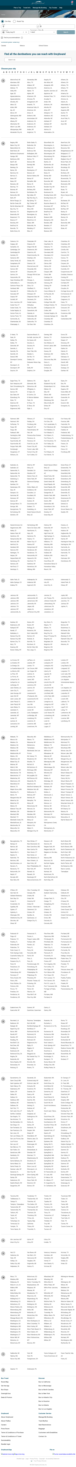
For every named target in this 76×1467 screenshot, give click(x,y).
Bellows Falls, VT (32, 156)
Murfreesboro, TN (67, 814)
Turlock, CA (64, 1210)
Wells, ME (30, 1310)
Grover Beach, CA (66, 509)
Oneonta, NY (31, 901)
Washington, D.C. (15, 1321)
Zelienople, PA (32, 1369)
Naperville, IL (14, 852)
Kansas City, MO (15, 639)
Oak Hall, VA (14, 893)
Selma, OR (30, 1125)
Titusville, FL (31, 1229)
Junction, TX (65, 601)
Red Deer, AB (14, 1045)
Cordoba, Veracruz (67, 274)
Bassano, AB (14, 184)
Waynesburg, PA (32, 1299)
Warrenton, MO (15, 1315)
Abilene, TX (14, 88)
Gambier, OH (14, 484)
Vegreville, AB (31, 1263)
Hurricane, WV (65, 558)
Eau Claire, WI (14, 395)
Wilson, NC (64, 1285)
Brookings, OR (65, 165)
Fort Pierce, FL (49, 438)
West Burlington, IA (33, 1321)
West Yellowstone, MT (33, 1339)
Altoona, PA (31, 99)
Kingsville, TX (65, 622)
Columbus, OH (65, 247)
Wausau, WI (31, 1290)
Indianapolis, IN (32, 579)
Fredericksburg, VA (67, 438)
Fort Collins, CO (32, 455)
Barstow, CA (14, 173)
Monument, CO (66, 745)
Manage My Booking (45, 1417)
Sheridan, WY (31, 1152)
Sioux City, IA (31, 1177)
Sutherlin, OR (65, 1169)
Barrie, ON (13, 170)
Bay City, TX (14, 209)
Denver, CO (47, 340)
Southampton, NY (49, 1119)
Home (3, 14)
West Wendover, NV (33, 1335)
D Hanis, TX (14, 334)
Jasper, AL (30, 609)
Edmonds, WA (31, 383)
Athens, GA (64, 80)
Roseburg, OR (65, 1029)
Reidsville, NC (14, 1059)
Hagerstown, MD (15, 528)
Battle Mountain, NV (16, 206)
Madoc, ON (14, 756)
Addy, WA (13, 91)
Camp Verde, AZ (15, 261)
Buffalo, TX (64, 206)
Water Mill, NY (14, 1337)
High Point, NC (48, 533)
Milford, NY (47, 750)
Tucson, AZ (47, 1229)
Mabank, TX (14, 737)
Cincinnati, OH (31, 299)
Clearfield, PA (48, 244)
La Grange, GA (14, 666)
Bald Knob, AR (14, 151)
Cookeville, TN (65, 266)
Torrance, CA (48, 1207)
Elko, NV (46, 392)
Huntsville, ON (65, 550)
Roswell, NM (65, 1037)
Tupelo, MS (64, 1207)
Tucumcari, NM (66, 1196)
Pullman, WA (65, 986)
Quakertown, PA (15, 1007)
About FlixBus (6, 1421)
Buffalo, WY (65, 209)
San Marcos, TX (15, 1147)
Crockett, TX (65, 310)
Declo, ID (30, 348)
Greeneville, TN (66, 468)
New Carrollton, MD (33, 847)
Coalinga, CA (48, 277)
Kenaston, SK (31, 630)
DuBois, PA (64, 354)
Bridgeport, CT (65, 153)
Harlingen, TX (14, 553)
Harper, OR (13, 555)
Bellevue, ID (31, 148)
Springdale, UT (48, 1147)
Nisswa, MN (48, 858)
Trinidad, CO (48, 1221)
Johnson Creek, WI (50, 601)
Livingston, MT (49, 704)
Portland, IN (48, 997)
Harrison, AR (14, 564)
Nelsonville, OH (15, 871)
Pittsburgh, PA (48, 939)
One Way (8, 21)
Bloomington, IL (49, 145)
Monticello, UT (49, 831)
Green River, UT (66, 465)
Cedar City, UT (15, 305)
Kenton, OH (31, 636)
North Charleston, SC (68, 849)
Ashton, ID (47, 129)
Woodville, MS (65, 1329)
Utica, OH (47, 1239)
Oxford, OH (64, 912)
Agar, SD (13, 93)
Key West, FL (48, 622)
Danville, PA (14, 351)
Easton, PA (13, 392)
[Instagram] (50, 1454)
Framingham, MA (66, 427)
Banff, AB (13, 162)
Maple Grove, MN (16, 789)
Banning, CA (14, 167)
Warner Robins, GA (16, 1307)
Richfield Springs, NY (34, 1026)
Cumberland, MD (66, 319)
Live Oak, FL (48, 699)
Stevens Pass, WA (67, 1114)
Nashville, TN (14, 858)
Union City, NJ (14, 1242)
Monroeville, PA (49, 811)
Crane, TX (64, 302)
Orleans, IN (47, 912)
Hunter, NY (64, 539)
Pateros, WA (14, 986)
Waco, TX (13, 1276)
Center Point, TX (15, 316)
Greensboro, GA (66, 476)
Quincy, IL (47, 1007)
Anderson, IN (31, 124)
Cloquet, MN (48, 272)
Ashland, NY (48, 124)
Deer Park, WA (32, 351)
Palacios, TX (14, 939)
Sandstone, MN (15, 1152)
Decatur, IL (30, 343)
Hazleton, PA (31, 536)
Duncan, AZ (64, 365)
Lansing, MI (14, 726)
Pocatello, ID (48, 956)
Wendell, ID (31, 1318)
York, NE (29, 1353)
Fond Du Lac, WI (32, 444)
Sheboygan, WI (32, 1144)
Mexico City (31, 825)
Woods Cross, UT (66, 1321)
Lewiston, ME (31, 724)
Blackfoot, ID (31, 220)
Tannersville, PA (15, 1210)
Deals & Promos (6, 1397)
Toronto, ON (48, 1204)
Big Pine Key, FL (32, 198)
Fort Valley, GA (49, 444)
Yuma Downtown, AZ (50, 1356)
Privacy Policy (34, 1458)
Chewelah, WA (31, 269)
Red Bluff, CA (14, 1043)
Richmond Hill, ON (33, 1031)
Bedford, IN (14, 225)
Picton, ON (30, 986)
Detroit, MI (47, 348)
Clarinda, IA (30, 313)
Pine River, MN (48, 933)
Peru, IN (29, 961)
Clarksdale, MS (32, 316)
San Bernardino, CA (16, 1122)
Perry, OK (30, 950)
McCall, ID (30, 764)
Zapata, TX (14, 1369)
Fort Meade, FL (49, 432)
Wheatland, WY (49, 1276)
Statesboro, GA (66, 1105)
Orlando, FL (47, 909)
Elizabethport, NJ (49, 386)
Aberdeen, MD (15, 82)
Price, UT (64, 967)
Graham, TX (31, 506)
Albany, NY (13, 121)
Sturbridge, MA (66, 1136)
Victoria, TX (64, 1252)
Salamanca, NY (15, 1089)
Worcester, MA (66, 1335)
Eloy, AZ (46, 408)
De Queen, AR (31, 340)
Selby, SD (30, 1111)
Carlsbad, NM (14, 288)
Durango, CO (65, 368)
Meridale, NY (31, 811)
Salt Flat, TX (14, 1108)
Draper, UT (64, 340)
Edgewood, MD (15, 408)
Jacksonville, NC (32, 598)
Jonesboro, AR (48, 609)
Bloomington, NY (49, 153)
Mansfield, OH (14, 784)
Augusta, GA (65, 107)
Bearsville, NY (14, 214)
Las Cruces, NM (32, 668)
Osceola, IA (47, 920)
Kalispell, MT (14, 628)
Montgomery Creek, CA (50, 824)
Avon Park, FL (65, 118)
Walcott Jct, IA (15, 1285)
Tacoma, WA (14, 1196)
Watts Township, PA (33, 1282)
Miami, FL (30, 828)
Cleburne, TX (48, 247)
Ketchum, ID (31, 644)
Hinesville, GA (48, 547)
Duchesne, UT (65, 359)
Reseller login (5, 1444)
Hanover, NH (14, 550)
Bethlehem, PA (32, 192)
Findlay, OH (30, 421)
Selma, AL (30, 1122)
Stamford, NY (65, 1094)
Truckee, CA (48, 1226)
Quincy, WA (47, 1010)
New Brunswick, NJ (33, 844)
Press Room (5, 1429)
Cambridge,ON (15, 252)
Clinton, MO (48, 263)
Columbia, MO (48, 319)
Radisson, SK (14, 1023)
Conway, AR (64, 261)
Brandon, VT (48, 225)
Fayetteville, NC (15, 444)
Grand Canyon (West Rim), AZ (50, 466)
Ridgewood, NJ (32, 1043)
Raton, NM (13, 1031)
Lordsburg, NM (65, 677)
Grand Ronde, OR (49, 490)
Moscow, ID (65, 764)
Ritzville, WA (31, 1062)
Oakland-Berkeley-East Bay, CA (16, 897)
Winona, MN (64, 1299)
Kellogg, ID (30, 628)
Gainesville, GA (15, 473)
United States (43, 46)
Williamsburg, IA (49, 1329)
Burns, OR (64, 220)
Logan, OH (47, 724)
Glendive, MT (31, 473)
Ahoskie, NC (14, 102)
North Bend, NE (66, 841)
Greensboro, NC (66, 479)
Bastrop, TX (14, 187)
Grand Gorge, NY (49, 479)
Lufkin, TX (64, 704)
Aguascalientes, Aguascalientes (15, 97)
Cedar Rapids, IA (15, 310)
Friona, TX (64, 446)
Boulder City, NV (49, 187)
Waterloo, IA (14, 1340)
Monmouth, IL (48, 795)
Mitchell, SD (48, 773)
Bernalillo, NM (31, 181)
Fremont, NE (65, 441)
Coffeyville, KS (49, 294)
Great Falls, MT (49, 509)
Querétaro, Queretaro (34, 1010)
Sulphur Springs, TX (67, 1144)
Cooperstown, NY (66, 272)
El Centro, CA (31, 395)
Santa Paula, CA (15, 1166)
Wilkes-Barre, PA (49, 1315)
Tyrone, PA (64, 1224)
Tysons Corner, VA (67, 1226)
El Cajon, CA (31, 392)
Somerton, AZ (48, 1091)
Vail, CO (12, 1252)
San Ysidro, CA (15, 1150)
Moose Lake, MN (66, 753)
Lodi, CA (46, 721)
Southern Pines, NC (50, 1125)
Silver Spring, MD (32, 1175)
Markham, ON (14, 811)
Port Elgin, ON (48, 969)
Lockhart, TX (48, 718)
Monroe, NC (48, 806)
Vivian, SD (64, 1263)
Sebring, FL (30, 1105)
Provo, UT (64, 975)
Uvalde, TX (47, 1242)
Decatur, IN (30, 346)
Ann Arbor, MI (48, 82)
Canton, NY (13, 272)
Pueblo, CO (64, 981)
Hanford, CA (14, 544)
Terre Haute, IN (15, 1229)
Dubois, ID (64, 351)
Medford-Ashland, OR (34, 786)
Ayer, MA (64, 124)
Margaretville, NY (15, 798)
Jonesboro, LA (48, 612)
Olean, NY (13, 923)
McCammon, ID (32, 767)
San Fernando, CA (16, 1127)
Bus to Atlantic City (45, 1397)
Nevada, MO (14, 877)
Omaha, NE (30, 896)
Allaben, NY (30, 85)
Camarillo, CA (14, 247)
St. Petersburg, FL (67, 1086)
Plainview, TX (48, 945)
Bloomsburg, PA (49, 156)
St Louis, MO (48, 1175)
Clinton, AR (47, 261)
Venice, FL (30, 1266)
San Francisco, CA (16, 1130)
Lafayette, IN (14, 679)
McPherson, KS (32, 778)
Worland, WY (65, 1337)
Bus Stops (4, 1390)
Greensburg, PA (66, 484)
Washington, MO (15, 1326)
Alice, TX (30, 82)
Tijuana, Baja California (31, 1222)
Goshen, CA (30, 498)
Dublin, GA (64, 348)
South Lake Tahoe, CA (50, 1112)
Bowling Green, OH (50, 198)
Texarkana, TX (31, 1196)
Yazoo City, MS (15, 1359)
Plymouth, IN (48, 953)
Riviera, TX (30, 1067)
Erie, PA (63, 383)
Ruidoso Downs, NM (67, 1048)
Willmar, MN (48, 1337)
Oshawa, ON (65, 890)
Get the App (5, 1386)
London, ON (64, 663)
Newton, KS (48, 844)
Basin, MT (13, 178)
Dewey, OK (47, 351)
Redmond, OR (14, 1051)
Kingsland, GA (48, 641)
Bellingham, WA (32, 153)
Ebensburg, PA (15, 397)
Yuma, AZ (64, 1359)
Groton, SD (64, 506)
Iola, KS (46, 582)
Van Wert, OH (31, 1255)
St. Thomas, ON (66, 1089)
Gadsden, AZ (14, 468)
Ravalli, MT (13, 1034)
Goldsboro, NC (31, 490)
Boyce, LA (47, 201)
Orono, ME (47, 918)
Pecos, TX (13, 989)
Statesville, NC (66, 1108)
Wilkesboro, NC (49, 1318)
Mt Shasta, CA (65, 809)
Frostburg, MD (65, 452)
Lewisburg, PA (31, 718)
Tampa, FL (13, 1201)
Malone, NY (14, 764)
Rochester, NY (48, 1037)
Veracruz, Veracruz (50, 1252)
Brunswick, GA (65, 181)
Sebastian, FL (31, 1103)
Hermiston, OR (32, 566)
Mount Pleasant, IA (67, 784)
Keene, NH (30, 622)
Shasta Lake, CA (32, 1139)
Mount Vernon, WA (67, 800)
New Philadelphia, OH (34, 866)
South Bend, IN (49, 1097)
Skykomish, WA (49, 1078)
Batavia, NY (14, 189)
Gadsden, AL (14, 465)
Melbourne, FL (31, 792)
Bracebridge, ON (49, 209)
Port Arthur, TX (49, 967)
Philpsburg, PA (32, 975)
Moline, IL (47, 792)
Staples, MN (65, 1100)
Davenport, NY (15, 368)
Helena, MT (31, 544)
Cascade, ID (14, 291)
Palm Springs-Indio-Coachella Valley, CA (16, 954)
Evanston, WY (65, 395)
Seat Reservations (45, 1425)
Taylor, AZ (13, 1215)
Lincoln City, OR (49, 682)
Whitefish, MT (48, 1293)
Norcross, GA (48, 860)
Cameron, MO (14, 258)
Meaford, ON (31, 784)
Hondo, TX (47, 558)
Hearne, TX (30, 539)
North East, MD (66, 852)
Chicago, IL (30, 280)
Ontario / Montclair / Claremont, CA (34, 908)
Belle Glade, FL (32, 142)
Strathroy (64, 1130)
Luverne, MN (65, 718)
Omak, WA (30, 898)
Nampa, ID (13, 844)
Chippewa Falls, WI (33, 297)
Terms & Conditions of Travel (11, 1436)
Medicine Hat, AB (32, 789)
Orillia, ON (47, 907)
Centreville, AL (15, 319)
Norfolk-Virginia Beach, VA (49, 864)
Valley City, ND (15, 1263)
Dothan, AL (47, 368)
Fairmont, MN (14, 419)
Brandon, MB (48, 223)
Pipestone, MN (49, 936)
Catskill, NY (14, 299)
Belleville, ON (31, 145)
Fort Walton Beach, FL (50, 448)
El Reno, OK (31, 406)
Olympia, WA (31, 893)
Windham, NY (65, 1287)
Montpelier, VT (66, 739)
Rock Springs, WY (49, 1045)
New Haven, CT (32, 852)
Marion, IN (13, 806)
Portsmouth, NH (66, 939)
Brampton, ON (48, 220)
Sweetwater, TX (66, 1177)
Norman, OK (48, 871)
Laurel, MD (30, 679)
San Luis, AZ (14, 1144)
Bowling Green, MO (50, 195)
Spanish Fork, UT (49, 1130)
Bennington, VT (32, 170)
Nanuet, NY (14, 849)
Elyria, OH (64, 381)
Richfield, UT (31, 1029)
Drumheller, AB (65, 346)
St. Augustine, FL (49, 1183)
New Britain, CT (32, 841)
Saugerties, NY (15, 1186)
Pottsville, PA (65, 950)
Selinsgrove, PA (32, 1116)
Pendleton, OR (15, 997)
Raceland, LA (14, 1020)
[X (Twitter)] (52, 1454)
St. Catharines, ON (50, 1186)
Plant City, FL (48, 947)
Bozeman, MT (48, 206)
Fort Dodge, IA (49, 419)
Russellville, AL (66, 1051)
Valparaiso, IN (14, 1266)
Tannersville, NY (15, 1207)
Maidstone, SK (15, 759)
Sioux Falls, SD (32, 1180)
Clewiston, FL (48, 258)
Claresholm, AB (32, 310)
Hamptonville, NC (16, 539)
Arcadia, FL (47, 99)
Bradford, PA (48, 212)
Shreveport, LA (32, 1169)
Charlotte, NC (31, 252)
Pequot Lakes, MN (33, 939)
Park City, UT (14, 969)
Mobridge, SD (48, 781)
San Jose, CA (14, 1133)
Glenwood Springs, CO (33, 483)
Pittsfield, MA (48, 942)
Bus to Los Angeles (45, 1409)
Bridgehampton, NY (67, 151)
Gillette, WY (31, 465)
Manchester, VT (15, 775)
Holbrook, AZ (48, 550)
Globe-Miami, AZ (32, 487)
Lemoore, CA (31, 707)
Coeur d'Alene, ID (49, 291)
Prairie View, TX (66, 958)
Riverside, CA (31, 1065)
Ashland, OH (48, 127)
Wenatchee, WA (32, 1315)
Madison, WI (14, 750)
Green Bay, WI (48, 515)
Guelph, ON (64, 512)
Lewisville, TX (48, 660)
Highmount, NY (49, 539)
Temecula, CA (14, 1224)
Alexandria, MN (32, 80)
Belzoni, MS (31, 162)
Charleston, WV (32, 249)
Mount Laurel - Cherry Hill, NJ (65, 777)
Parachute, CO (15, 967)
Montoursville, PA (66, 737)
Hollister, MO (48, 555)
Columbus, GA (48, 324)
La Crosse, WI (14, 660)
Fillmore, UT (31, 419)
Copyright (42, 1458)
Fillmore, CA (14, 455)
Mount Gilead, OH (66, 773)
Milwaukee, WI (48, 753)
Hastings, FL (14, 569)
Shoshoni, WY (31, 1163)
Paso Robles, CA (15, 983)
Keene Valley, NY (15, 650)
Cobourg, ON (48, 283)
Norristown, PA (49, 874)
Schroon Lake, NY (33, 1083)
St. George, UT (65, 1078)
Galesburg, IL (14, 479)
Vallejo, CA (13, 1261)
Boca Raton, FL (49, 170)
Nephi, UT (13, 874)
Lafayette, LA (14, 682)
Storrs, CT (64, 1122)
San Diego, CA (14, 1125)
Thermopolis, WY (32, 1207)
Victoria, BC (48, 1266)
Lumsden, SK (65, 715)
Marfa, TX (13, 795)
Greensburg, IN (65, 481)
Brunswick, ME (65, 184)
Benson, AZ (30, 173)
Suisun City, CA (65, 1141)
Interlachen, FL (49, 579)
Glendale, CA (31, 470)
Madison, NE (14, 748)
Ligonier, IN (47, 674)
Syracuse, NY (65, 1186)
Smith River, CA (49, 1083)
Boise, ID (47, 173)
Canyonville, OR (15, 277)
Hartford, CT (14, 566)
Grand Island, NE (49, 481)
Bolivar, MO (47, 176)
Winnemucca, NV (66, 1293)
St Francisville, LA (50, 1172)
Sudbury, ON (65, 1139)
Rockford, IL (48, 1051)
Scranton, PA (31, 1089)
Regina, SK (13, 1056)
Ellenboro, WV (48, 397)
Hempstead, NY (32, 547)
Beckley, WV (14, 223)
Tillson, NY (30, 1226)
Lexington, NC (48, 666)
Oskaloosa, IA (65, 896)
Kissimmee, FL (65, 628)
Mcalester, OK (31, 759)
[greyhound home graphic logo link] (38, 3)
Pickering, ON (31, 983)
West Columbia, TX (33, 1323)
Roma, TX (64, 1020)
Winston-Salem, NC (67, 1301)
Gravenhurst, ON (49, 506)
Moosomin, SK (65, 756)
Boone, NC (47, 178)
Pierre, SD (30, 989)
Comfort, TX (65, 252)
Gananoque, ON (15, 487)
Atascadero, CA (49, 132)
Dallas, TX (13, 343)
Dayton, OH (14, 370)
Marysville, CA (14, 828)
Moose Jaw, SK (66, 750)
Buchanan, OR (65, 201)
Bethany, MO (31, 189)
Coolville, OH (65, 269)
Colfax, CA (47, 297)
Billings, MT (31, 206)
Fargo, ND (13, 427)
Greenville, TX (65, 495)
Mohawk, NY (48, 786)
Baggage (42, 1429)
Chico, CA (30, 285)
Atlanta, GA (64, 93)
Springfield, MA (49, 1155)
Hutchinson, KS (66, 561)
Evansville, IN (65, 397)
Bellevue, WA (31, 151)
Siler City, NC (31, 1172)
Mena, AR (30, 803)
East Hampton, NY (16, 383)
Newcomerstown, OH (34, 880)
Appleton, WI (48, 93)
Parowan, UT (14, 975)
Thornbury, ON (31, 1215)
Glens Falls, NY (32, 479)
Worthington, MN (66, 1340)
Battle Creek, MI (15, 203)
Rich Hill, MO (31, 1023)
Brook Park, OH (66, 162)
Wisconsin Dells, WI (67, 1307)
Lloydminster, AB (49, 710)
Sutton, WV (64, 1172)
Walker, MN (14, 1287)
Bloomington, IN (49, 148)
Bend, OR (30, 167)
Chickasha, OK (31, 283)
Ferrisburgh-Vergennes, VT (15, 450)
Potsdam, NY (65, 945)
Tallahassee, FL (15, 1199)
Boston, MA (48, 184)
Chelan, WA (30, 261)
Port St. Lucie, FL (49, 983)
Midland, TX (48, 745)
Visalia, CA (64, 1261)
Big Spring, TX (31, 201)
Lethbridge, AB (32, 715)
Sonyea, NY (47, 1094)
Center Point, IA (15, 313)
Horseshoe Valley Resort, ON (49, 568)
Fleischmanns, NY (32, 430)
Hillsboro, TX (48, 542)
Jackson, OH (14, 604)
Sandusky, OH (14, 1155)
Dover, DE (64, 334)
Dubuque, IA (65, 357)
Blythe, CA (47, 162)
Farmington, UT (15, 438)
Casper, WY (14, 297)
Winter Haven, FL (66, 1304)
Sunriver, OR (65, 1163)
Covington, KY (65, 297)
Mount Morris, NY (66, 781)
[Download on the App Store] (19, 1454)
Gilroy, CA (30, 468)
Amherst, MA (31, 116)
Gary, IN (12, 490)
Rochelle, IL (48, 1023)
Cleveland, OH (48, 255)
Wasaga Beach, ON (16, 1318)
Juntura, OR (64, 604)
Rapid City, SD (14, 1029)
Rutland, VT (64, 1059)
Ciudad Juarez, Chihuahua (32, 303)
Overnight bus (6, 1393)
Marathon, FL (14, 792)
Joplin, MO (64, 595)
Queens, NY (31, 1007)
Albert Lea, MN (15, 127)
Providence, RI (65, 972)
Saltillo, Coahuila (15, 1114)
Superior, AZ (65, 1166)
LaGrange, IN (14, 685)
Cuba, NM (64, 316)
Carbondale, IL (15, 283)
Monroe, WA (48, 809)
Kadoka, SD (14, 622)
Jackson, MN (14, 598)
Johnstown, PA (49, 606)
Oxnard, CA (64, 918)
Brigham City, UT (66, 159)
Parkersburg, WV (15, 972)
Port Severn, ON (49, 981)
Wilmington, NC (66, 1282)
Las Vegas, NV (32, 671)
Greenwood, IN (65, 498)
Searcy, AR (30, 1094)
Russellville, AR (66, 1054)
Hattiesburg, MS (32, 525)
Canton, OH (14, 274)
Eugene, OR (64, 389)
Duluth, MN (64, 362)
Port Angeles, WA (50, 964)
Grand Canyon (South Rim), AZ (34, 513)
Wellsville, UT (31, 1312)
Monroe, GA (48, 798)
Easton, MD (14, 389)
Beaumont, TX (15, 217)
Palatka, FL (14, 942)
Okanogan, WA (15, 915)
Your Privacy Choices (40, 1461)
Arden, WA (47, 102)
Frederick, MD (65, 432)
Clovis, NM (47, 274)
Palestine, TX (14, 947)
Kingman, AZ (48, 639)
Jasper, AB (30, 606)
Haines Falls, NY (15, 533)
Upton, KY (30, 1239)
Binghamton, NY (32, 212)
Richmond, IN (31, 1034)
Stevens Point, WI (67, 1116)
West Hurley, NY (32, 1326)
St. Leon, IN (64, 1080)
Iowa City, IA (48, 585)
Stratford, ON (65, 1125)
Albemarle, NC (14, 124)
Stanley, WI (64, 1097)
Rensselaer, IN (15, 1065)
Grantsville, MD (49, 504)
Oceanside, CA (15, 904)
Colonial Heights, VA (50, 313)
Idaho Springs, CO (16, 582)
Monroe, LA (47, 803)
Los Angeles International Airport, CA (67, 682)
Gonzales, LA (31, 493)
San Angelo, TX (15, 1116)
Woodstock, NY (66, 1323)
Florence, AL (31, 438)
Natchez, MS (14, 860)
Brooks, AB (64, 170)
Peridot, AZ (31, 945)
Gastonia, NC (14, 495)
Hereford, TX (31, 561)
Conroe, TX (64, 258)
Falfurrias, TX (14, 424)
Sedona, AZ (31, 1108)
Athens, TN (64, 85)
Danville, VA (14, 354)
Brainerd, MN (48, 217)
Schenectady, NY (32, 1080)
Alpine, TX (30, 91)
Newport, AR (48, 841)
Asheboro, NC (48, 116)
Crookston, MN (66, 313)
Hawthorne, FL (32, 530)
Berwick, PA (31, 187)
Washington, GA (15, 1323)
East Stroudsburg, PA (17, 386)
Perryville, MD (31, 953)
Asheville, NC (48, 118)
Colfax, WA (47, 299)
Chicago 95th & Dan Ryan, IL (33, 276)
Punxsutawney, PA (67, 989)
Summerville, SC (66, 1147)
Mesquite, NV (31, 822)
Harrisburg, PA (14, 561)
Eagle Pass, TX (15, 381)
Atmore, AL (64, 99)
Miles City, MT (48, 748)
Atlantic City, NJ (66, 96)
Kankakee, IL (14, 633)
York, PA (29, 1356)
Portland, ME (65, 933)
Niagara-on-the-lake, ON (50, 853)
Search (65, 32)
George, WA (14, 506)
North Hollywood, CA (67, 858)
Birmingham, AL (32, 214)
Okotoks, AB (14, 920)
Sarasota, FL (14, 1172)
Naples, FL (13, 855)
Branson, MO (48, 231)
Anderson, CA (31, 121)
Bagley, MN (14, 142)
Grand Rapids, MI (49, 484)
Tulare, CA (64, 1199)
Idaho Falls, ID (14, 579)
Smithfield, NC (48, 1086)
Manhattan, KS (15, 778)
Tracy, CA (47, 1212)
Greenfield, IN (65, 470)
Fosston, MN (65, 421)
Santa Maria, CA (15, 1163)
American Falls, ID (33, 107)
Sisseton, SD (31, 1183)
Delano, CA (30, 359)
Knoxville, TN (65, 641)
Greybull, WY (65, 501)
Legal (27, 1458)
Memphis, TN (31, 800)
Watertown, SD (32, 1276)
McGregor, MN (32, 770)
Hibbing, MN (31, 569)
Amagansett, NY (32, 102)
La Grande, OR (14, 663)
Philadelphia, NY (32, 969)
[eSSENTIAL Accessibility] (64, 1454)
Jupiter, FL (64, 606)
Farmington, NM (15, 435)
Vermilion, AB (48, 1255)
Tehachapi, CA (14, 1221)
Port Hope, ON (49, 975)
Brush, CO (64, 187)
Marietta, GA (14, 800)
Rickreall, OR (31, 1040)
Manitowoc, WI (15, 781)
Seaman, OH (31, 1091)
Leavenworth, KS (32, 699)
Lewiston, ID (31, 721)
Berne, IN (30, 184)
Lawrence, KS (31, 685)
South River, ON (49, 1116)
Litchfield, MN (48, 693)
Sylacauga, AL (65, 1183)
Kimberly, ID (48, 630)
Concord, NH (65, 255)
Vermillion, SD (48, 1258)
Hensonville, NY (32, 555)
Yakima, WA (14, 1356)
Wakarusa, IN (14, 1282)
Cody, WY (47, 288)
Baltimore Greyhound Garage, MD (17, 155)
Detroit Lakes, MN (50, 346)
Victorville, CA (65, 1255)
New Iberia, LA (32, 855)
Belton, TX (30, 159)
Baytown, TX (14, 212)
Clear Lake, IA (48, 241)
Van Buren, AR (31, 1252)
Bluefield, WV (48, 159)
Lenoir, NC (30, 710)
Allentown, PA (31, 88)
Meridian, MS (31, 814)
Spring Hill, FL (48, 1144)
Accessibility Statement (52, 1458)
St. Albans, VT (48, 1180)
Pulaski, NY (64, 983)
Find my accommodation (12, 37)
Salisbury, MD (14, 1100)
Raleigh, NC (14, 1026)
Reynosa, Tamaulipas (34, 1020)
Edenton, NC (14, 403)
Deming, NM (48, 334)
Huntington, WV (66, 544)
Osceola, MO (48, 923)
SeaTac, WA (31, 1097)
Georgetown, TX (15, 509)
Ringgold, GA (31, 1054)
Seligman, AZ (31, 1114)
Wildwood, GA (48, 1307)
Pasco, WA (13, 981)
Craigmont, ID (65, 299)
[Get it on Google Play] (7, 1454)
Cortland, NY (65, 283)
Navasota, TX (14, 869)
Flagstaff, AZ (31, 427)
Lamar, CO (13, 718)
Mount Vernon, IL (66, 795)
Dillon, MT (47, 357)
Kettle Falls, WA (32, 647)
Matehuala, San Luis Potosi (33, 752)
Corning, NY (64, 277)
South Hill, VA (48, 1103)
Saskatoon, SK (15, 1180)
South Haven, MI (49, 1100)
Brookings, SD (65, 167)
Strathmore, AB (66, 1127)
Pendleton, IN (14, 994)
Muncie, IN (64, 811)
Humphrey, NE (65, 536)
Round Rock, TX (66, 1045)
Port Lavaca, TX (49, 978)
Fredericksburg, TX (67, 435)
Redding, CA (14, 1048)
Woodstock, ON (66, 1326)
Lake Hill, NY (14, 696)
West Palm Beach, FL (34, 1329)
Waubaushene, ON (33, 1285)
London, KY (64, 660)
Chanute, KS (31, 244)
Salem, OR (13, 1091)
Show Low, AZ (31, 1166)
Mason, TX (30, 739)
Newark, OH (31, 874)
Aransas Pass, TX (49, 96)
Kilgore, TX (47, 625)
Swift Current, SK (66, 1180)
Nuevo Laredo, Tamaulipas (65, 870)
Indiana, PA (13, 585)
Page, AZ (13, 936)
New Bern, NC (14, 880)
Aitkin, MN (13, 107)
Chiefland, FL (31, 288)
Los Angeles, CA (66, 688)
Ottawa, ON (64, 901)
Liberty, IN (47, 671)
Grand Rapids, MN (49, 487)
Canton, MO (14, 269)
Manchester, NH (15, 770)
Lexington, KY (48, 663)
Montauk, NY (48, 814)
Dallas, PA (13, 340)
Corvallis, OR (65, 285)
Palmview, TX (14, 958)
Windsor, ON (65, 1290)
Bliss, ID (29, 231)
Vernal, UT (47, 1261)
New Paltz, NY (32, 863)
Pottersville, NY (66, 947)
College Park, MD (49, 302)
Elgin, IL (29, 408)
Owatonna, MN (65, 907)
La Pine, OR (14, 674)
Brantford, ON (65, 142)
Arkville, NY (47, 107)
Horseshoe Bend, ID (50, 564)
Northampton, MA (66, 866)
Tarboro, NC (14, 1212)
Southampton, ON (50, 1122)
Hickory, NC (47, 525)
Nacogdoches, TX (16, 841)
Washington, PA (15, 1332)
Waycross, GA (31, 1296)
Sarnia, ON (13, 1177)
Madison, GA (14, 745)
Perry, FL (30, 947)
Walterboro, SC (15, 1304)
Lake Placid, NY (15, 704)
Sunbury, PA (64, 1158)
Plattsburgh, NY (49, 950)
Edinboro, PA (31, 381)
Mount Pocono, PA (67, 789)
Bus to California (44, 1382)
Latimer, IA (30, 674)
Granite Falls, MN (49, 495)
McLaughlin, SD (32, 775)
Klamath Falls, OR (66, 639)
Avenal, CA (64, 116)
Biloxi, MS (30, 209)
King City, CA (48, 633)
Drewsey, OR (65, 343)
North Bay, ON (48, 880)
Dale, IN (12, 337)
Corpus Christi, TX (66, 280)
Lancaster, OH (14, 724)
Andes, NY (30, 129)
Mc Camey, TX (32, 756)
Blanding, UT (31, 228)
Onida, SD (30, 904)
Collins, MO (47, 310)
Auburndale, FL (65, 104)
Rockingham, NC (49, 1054)
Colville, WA (64, 249)
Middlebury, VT (49, 737)
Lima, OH (47, 679)
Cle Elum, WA (31, 324)
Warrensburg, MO (15, 1310)
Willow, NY (47, 1340)
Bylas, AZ (64, 228)
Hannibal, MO (14, 547)
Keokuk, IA (30, 639)
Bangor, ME (14, 165)
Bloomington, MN (49, 151)
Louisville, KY (65, 693)
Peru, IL (29, 958)
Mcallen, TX (31, 762)
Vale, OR (13, 1258)
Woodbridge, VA (66, 1318)
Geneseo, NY (14, 498)
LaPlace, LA (31, 660)
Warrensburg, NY (15, 1312)
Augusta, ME (65, 110)
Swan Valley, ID (66, 1175)
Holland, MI (47, 553)
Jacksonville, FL (32, 595)
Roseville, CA (65, 1034)
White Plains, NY (49, 1285)
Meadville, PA (31, 781)
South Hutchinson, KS (50, 1107)
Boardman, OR (48, 167)
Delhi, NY (30, 368)
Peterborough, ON (33, 964)
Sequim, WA (31, 1130)
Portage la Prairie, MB (50, 990)
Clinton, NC (47, 266)
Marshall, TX (14, 817)
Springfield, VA (48, 1163)
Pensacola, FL (31, 933)
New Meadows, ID (33, 858)
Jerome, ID (47, 595)
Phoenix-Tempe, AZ (33, 981)
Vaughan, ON (31, 1261)
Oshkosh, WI (65, 893)
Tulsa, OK (64, 1201)
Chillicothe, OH (32, 291)
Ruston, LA (64, 1056)
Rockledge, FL (48, 1056)
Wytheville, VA (65, 1343)
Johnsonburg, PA (49, 604)
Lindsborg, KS (48, 690)
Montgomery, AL (49, 828)
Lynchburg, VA (65, 721)
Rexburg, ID (14, 1067)
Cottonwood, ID (66, 294)
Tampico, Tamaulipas (17, 1204)
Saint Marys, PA (15, 1086)
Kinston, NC (64, 625)
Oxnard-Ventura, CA (67, 915)
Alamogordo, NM (15, 116)
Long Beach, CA (66, 666)
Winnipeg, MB (65, 1296)
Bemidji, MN (31, 165)
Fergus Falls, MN (15, 446)
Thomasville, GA (32, 1210)
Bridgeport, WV (66, 156)
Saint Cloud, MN (15, 1080)
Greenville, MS (65, 487)
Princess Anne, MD (67, 969)
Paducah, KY (14, 933)
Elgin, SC (47, 381)
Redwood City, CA (16, 1054)
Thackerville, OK (32, 1199)
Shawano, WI (31, 1141)
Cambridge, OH (15, 249)
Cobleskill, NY (48, 280)
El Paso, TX (31, 403)
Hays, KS (30, 533)
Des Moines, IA (49, 343)
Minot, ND (47, 764)
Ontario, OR (30, 912)
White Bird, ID (48, 1282)
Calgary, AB (14, 244)
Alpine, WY (30, 93)
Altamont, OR (31, 96)
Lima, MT (47, 677)
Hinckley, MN (48, 544)
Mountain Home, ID (67, 803)
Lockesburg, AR (49, 715)
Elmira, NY (47, 406)
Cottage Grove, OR (67, 291)
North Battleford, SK (51, 877)
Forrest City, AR (32, 452)
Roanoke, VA (48, 1020)
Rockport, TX (48, 1059)
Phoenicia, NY (31, 978)
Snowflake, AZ (48, 1089)
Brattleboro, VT (66, 145)
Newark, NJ (31, 871)
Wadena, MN (14, 1279)
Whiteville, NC (48, 1296)
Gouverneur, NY (32, 504)
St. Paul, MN (65, 1083)
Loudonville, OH (66, 690)
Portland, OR (65, 936)
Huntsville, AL (65, 547)
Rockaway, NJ (48, 1048)
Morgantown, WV (66, 762)
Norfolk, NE (47, 869)
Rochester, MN (49, 1034)
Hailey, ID (13, 530)
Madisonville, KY (15, 753)
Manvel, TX (14, 786)
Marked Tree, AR (15, 809)
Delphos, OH (31, 370)
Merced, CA (31, 809)
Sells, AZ (30, 1119)
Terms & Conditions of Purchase (12, 1432)
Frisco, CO (64, 449)
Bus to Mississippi (45, 1386)
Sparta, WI (47, 1133)
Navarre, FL (14, 866)
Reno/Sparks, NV (15, 1062)
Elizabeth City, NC (50, 383)
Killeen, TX (47, 628)
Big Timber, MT (32, 203)
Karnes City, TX (15, 641)
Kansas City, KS (15, 636)
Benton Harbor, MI (33, 176)
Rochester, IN (48, 1031)
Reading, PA (14, 1040)
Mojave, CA (47, 789)
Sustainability (6, 1440)
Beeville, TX (14, 228)
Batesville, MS (15, 195)
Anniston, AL (48, 88)
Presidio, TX (65, 964)
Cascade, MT (14, 294)
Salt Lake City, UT (16, 1111)
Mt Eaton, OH (65, 806)
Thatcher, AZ (31, 1201)
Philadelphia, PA (32, 972)
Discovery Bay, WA (50, 359)
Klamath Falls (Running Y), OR (66, 634)
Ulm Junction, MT (16, 1239)
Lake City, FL (14, 690)
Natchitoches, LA (16, 863)
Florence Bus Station (34, 435)
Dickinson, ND (48, 354)
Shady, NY (30, 1133)
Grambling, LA (31, 509)
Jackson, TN (14, 606)
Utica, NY (30, 1242)
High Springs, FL (49, 536)
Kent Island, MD (32, 633)
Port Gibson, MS (49, 972)
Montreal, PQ (65, 742)
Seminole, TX (31, 1127)
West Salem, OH (32, 1332)
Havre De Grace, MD (33, 528)
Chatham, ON (31, 258)
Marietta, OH (14, 803)
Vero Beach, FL (49, 1263)
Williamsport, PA (49, 1335)
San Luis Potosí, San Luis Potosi (17, 1140)
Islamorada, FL (65, 579)
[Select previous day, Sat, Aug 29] (23, 32)
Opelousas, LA (31, 918)
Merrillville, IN (31, 817)
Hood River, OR (49, 561)
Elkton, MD (47, 395)
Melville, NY (31, 798)
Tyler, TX (64, 1221)
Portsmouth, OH (66, 942)
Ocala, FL (13, 901)
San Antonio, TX (15, 1119)
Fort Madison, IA (49, 430)
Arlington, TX (48, 113)
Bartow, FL (13, 176)
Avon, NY (64, 121)
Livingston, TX (48, 707)
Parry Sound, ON (15, 978)
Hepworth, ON (31, 558)
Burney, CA (64, 217)
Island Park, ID (65, 582)
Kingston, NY (48, 644)
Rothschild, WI (65, 1040)
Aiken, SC (13, 104)
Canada (3, 46)
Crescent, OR (65, 308)
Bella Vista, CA (15, 231)
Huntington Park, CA (67, 542)
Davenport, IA (14, 365)
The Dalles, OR (32, 1204)
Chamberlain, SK (15, 321)
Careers (3, 1425)
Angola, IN (47, 80)
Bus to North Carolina (46, 1390)
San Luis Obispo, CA (16, 1136)
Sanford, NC (14, 1158)
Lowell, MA (64, 699)
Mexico (22, 46)
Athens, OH (64, 82)
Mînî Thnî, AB (48, 759)
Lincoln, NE (47, 685)
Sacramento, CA (15, 1078)
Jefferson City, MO (33, 612)
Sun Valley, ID (65, 1155)
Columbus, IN (65, 241)
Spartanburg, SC (49, 1136)
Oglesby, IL (14, 912)
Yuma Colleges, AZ (50, 1353)
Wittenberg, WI (66, 1312)
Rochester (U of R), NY (50, 1027)
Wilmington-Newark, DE (67, 1278)
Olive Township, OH (33, 890)
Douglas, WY (48, 370)
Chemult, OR (31, 263)
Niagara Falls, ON (49, 849)
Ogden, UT (13, 909)
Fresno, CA (64, 444)
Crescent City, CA (66, 305)
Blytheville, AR (48, 165)
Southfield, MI (48, 1127)
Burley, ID (64, 212)
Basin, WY (13, 181)
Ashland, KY (48, 121)
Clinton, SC (47, 269)
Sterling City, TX (66, 1111)
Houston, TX (65, 528)
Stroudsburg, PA (66, 1133)
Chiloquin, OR (31, 294)
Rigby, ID (30, 1045)
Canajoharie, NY (15, 263)
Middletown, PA (49, 742)
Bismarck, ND (31, 217)
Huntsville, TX (65, 553)
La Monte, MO (15, 671)
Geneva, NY (14, 501)
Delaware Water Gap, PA (34, 363)
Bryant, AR (64, 192)
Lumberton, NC (66, 713)
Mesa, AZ (30, 820)
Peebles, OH (14, 992)
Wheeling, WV (48, 1279)
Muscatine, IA (65, 817)
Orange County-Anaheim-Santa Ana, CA (50, 893)
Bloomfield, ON (49, 142)
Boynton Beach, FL (50, 203)
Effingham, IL (31, 389)
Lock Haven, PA (49, 713)
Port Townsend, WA (50, 986)
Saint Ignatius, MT (16, 1083)
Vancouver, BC (31, 1258)
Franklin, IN (64, 430)
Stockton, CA (65, 1119)
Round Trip (20, 21)
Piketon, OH (31, 992)
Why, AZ (46, 1299)
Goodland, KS (31, 495)
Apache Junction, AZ (50, 91)
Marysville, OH (15, 831)
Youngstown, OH (32, 1359)
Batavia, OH (14, 192)
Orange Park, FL (49, 898)
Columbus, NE (65, 244)
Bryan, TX (64, 189)
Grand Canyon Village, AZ (51, 472)
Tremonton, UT (49, 1215)
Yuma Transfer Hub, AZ (67, 1354)
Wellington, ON (32, 1307)
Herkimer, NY (31, 564)
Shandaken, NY (32, 1136)
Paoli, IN (13, 964)
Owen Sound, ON (66, 909)
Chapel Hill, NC (32, 247)
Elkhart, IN (47, 389)
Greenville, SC (65, 493)
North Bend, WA (66, 844)
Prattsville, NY (65, 961)
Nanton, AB (14, 847)
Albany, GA (13, 118)
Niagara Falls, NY (49, 847)
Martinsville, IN (15, 825)
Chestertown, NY (32, 266)
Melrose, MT (31, 795)
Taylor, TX (13, 1218)
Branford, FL (48, 228)
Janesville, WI (31, 604)
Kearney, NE (14, 647)
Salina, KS (13, 1094)
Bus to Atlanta (44, 1405)
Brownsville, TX (66, 178)
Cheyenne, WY (31, 272)
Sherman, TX (31, 1155)
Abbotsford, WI (15, 80)
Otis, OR (63, 898)
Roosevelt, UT (65, 1026)
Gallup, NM (13, 481)
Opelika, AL (30, 915)
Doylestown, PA (66, 337)
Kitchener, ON (65, 630)
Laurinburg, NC (31, 682)
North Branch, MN (66, 847)
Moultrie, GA (65, 770)
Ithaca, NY (64, 585)
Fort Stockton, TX (50, 441)
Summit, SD (64, 1150)
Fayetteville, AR (15, 441)
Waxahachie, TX (32, 1293)
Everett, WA (65, 403)
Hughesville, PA (66, 533)
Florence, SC (31, 441)
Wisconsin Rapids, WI (68, 1310)
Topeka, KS (47, 1201)
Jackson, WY (14, 609)
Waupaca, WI (31, 1287)
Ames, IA (30, 113)
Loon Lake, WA (66, 674)
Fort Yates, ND (65, 419)
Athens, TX (64, 88)
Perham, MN (31, 942)
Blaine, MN (30, 223)
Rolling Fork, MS (49, 1065)
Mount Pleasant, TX (67, 786)
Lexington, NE (48, 668)
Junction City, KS (66, 598)
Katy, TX (13, 644)
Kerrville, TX (31, 641)
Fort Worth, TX (49, 455)
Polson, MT (48, 961)
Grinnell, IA (64, 504)
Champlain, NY (31, 241)
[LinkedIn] (51, 1454)
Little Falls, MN (49, 696)
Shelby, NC (30, 1147)
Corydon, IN (64, 288)
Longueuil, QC (65, 668)
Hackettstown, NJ (16, 525)
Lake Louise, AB (15, 699)
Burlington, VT (65, 214)
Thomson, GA (31, 1212)
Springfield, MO (49, 1158)
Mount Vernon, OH (67, 798)
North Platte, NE (66, 863)
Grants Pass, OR (49, 498)
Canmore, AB (14, 266)
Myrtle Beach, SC (66, 820)
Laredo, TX (30, 666)
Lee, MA (30, 704)
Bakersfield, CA (15, 148)
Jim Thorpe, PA (49, 598)
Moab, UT (47, 775)
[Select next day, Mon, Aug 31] (26, 32)
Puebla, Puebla (66, 978)
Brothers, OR (65, 173)
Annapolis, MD (48, 85)
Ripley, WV (30, 1059)
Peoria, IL (30, 936)
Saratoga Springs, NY (17, 1175)
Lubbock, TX (65, 701)
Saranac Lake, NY (16, 1169)
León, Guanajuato (32, 713)
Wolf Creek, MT (66, 1315)
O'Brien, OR (13, 890)
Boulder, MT (48, 189)
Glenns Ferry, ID (32, 476)
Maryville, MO (31, 737)
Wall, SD (13, 1290)
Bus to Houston (44, 1401)
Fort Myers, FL (49, 435)
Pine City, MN (31, 997)
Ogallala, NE (14, 907)
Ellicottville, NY (49, 403)
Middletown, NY (49, 739)
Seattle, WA (31, 1100)
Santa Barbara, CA (16, 1161)
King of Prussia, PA (50, 636)
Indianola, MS (31, 582)
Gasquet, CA (14, 493)
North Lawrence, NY (67, 860)
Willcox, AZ (47, 1321)
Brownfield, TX (65, 176)
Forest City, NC (32, 446)
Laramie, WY (31, 663)
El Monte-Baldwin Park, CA (33, 399)
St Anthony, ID (48, 1169)
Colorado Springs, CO (51, 316)
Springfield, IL (48, 1152)
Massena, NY (31, 742)
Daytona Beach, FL (33, 334)
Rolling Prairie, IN (49, 1067)
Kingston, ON (48, 647)
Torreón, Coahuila (49, 1210)
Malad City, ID (14, 762)
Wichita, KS (47, 1304)
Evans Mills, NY (66, 392)
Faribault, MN (14, 432)
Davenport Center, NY (16, 361)
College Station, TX (50, 305)
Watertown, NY (15, 1343)
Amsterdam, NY (32, 118)
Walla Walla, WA (15, 1293)
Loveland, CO (65, 696)
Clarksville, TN (31, 321)
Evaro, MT (64, 400)
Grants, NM (47, 501)
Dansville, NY (14, 346)
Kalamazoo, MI (15, 625)
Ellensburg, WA (49, 400)
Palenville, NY (14, 945)
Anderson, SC (31, 127)
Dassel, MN (14, 357)
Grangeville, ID (48, 493)
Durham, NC (64, 370)
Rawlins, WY (14, 1037)
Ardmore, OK (48, 104)
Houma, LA (64, 525)
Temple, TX (14, 1226)
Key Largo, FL (31, 650)
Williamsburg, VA (49, 1332)
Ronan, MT (64, 1023)
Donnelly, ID (48, 365)
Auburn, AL (64, 102)
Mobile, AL (47, 778)
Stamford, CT (65, 1091)
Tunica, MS (64, 1204)
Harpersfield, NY (15, 558)
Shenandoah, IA (32, 1150)
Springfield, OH (49, 1161)
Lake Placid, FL (15, 701)
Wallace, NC (14, 1296)
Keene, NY (30, 625)
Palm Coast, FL (15, 950)
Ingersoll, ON (31, 585)
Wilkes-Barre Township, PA (48, 1311)
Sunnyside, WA (65, 1161)
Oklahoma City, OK (16, 918)
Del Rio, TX (30, 357)
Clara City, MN (31, 308)
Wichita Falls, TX (49, 1301)
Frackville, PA (65, 424)
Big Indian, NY (31, 195)
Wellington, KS (32, 1304)
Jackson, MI (14, 595)
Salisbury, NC (14, 1103)
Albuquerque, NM (15, 129)
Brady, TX (47, 214)
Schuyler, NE (31, 1086)
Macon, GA (13, 739)
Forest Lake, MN (32, 449)
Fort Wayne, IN (49, 452)
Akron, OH (13, 113)
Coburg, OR (47, 285)
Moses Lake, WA (66, 767)
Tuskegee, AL (65, 1215)
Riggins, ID (30, 1048)
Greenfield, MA (65, 473)
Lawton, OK (31, 688)
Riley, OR (30, 1051)
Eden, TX (13, 400)
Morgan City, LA (66, 759)
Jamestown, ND (32, 601)
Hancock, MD (14, 542)
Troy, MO (47, 1224)
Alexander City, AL (16, 132)
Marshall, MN (14, 814)
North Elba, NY (65, 855)
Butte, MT (64, 225)
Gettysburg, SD (15, 512)
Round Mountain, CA (67, 1043)
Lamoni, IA (13, 721)
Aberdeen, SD (14, 85)
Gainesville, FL (14, 470)
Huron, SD (64, 555)
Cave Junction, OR (16, 302)
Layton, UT (30, 690)
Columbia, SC (48, 321)
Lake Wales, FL (15, 707)
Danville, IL (13, 348)
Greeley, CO (48, 512)
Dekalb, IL (30, 354)
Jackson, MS (14, 601)
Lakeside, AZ (14, 713)
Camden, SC (14, 255)
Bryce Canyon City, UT (67, 196)
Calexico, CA (14, 241)
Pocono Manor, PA (50, 958)
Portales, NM (48, 994)
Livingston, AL (48, 701)
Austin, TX (64, 113)
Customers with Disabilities (48, 1432)
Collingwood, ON (49, 308)
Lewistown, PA (32, 726)
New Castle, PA (32, 849)
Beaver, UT (13, 220)
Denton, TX (47, 337)
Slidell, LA (47, 1080)
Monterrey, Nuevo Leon (50, 818)
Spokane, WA (48, 1141)
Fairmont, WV (14, 421)
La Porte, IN (14, 677)
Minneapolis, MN (49, 762)
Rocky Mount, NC (49, 1062)
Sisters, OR (30, 1186)
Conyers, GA (65, 263)
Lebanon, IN (31, 701)
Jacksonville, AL (15, 612)
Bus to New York (44, 1393)
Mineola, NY (48, 756)
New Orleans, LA (32, 860)
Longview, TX (65, 671)
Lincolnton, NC (48, 688)
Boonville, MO (48, 181)
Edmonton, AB (31, 386)
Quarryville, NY (15, 1010)
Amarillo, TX (31, 104)
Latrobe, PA (31, 677)
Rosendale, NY (65, 1031)
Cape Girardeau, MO (16, 280)
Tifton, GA (30, 1218)
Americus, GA (31, 110)
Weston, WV (31, 1343)
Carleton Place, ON (16, 285)
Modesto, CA (48, 784)
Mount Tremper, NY (67, 792)
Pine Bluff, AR (31, 994)
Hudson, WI (64, 530)
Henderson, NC (32, 550)
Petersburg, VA (32, 967)
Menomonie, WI (32, 806)
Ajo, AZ (12, 110)
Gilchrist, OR (14, 515)
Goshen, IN (30, 501)
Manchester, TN (15, 773)
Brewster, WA (65, 148)
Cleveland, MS (48, 252)
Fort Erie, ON (48, 421)
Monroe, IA (47, 800)
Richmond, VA (31, 1037)
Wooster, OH (65, 1332)
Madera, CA (14, 742)
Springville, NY (48, 1166)
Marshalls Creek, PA (16, 820)
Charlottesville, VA (33, 255)
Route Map (5, 1382)
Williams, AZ (48, 1323)
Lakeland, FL (14, 710)
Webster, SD (31, 1301)
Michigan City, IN (32, 831)
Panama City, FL (15, 961)
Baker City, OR (14, 145)
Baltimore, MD (15, 159)
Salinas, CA (13, 1097)
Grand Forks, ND (49, 476)
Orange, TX (47, 901)
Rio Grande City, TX (33, 1056)
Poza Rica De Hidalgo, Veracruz (66, 954)
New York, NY (31, 869)
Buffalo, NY (64, 203)
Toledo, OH (47, 1196)
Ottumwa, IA (65, 904)
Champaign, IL (14, 324)
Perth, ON (30, 956)
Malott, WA (14, 767)
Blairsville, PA (31, 225)
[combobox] (21, 26)
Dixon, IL (47, 362)
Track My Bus (43, 1421)
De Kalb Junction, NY (34, 337)
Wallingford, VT (15, 1299)
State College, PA (67, 1103)
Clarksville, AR (31, 319)
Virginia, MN (64, 1258)
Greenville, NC (65, 490)
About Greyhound (7, 1417)
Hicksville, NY (48, 528)
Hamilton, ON (14, 536)
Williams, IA (47, 1326)
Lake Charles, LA (15, 688)
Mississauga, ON (49, 767)
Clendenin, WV (48, 249)
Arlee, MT (47, 110)
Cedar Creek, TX (15, 308)
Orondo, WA (48, 915)
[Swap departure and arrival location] (38, 26)
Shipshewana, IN (32, 1158)
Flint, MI (29, 432)
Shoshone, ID (31, 1161)
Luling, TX (64, 710)
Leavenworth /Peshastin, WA (32, 694)
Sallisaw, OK (14, 1105)
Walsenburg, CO (15, 1301)
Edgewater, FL (15, 406)
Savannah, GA (31, 1078)
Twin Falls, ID (65, 1218)
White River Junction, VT (51, 1289)
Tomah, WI (47, 1199)
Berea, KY (30, 178)
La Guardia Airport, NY (17, 668)
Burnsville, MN (65, 223)
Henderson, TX (32, 553)
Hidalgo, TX (48, 530)
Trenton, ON (48, 1218)
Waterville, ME (32, 1279)
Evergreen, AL (65, 406)
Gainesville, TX (15, 476)
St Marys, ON (48, 1177)
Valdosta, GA (14, 1255)
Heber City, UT (32, 542)
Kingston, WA (48, 650)
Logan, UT (47, 726)
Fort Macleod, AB (49, 427)
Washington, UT (15, 1335)
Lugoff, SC (64, 707)
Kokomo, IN (64, 644)
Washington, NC (15, 1329)
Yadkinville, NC (15, 1353)
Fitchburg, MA (31, 424)
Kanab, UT (13, 630)
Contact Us (43, 1436)
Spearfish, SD (48, 1139)
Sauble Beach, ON (16, 1183)
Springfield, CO (49, 1150)
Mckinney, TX (31, 773)
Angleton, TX (31, 132)
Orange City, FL (32, 920)
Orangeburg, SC (49, 904)
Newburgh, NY (31, 877)
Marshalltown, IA (15, 822)
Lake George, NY (15, 693)
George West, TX (16, 504)
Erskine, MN (64, 386)
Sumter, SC (64, 1152)
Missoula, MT (48, 770)
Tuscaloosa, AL (66, 1212)
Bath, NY (13, 198)
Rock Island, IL (49, 1043)
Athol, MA (64, 91)
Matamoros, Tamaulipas (31, 746)
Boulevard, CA (48, 192)
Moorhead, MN (65, 748)
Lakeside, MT (14, 715)
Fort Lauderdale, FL (50, 424)
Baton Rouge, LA (15, 201)
